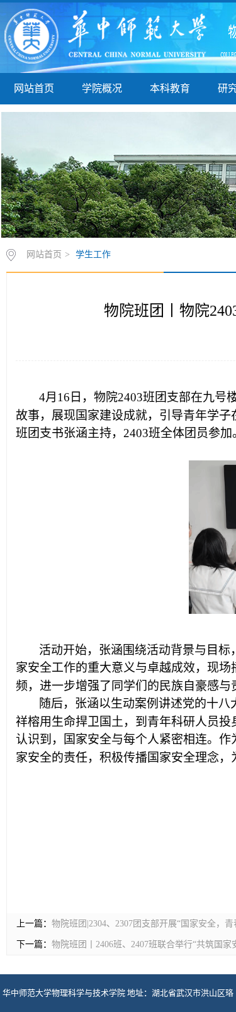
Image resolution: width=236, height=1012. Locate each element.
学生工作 (93, 254)
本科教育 (170, 88)
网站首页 (34, 88)
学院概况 (102, 88)
